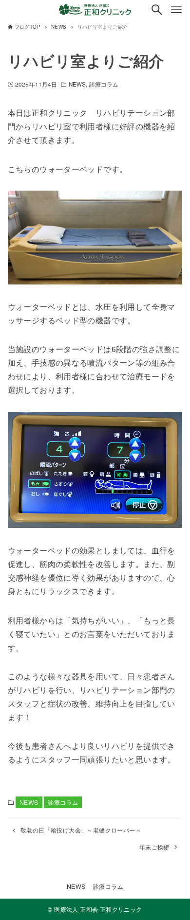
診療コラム (104, 84)
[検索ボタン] (157, 9)
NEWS (77, 84)
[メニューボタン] (176, 9)
